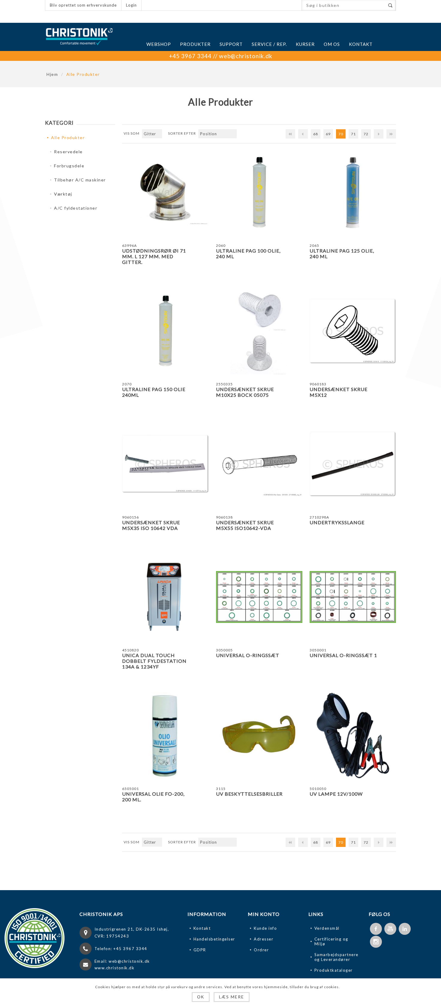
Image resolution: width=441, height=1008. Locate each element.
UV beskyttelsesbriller (249, 794)
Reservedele (68, 151)
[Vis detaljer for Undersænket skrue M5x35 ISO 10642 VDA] (165, 464)
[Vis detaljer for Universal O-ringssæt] (259, 597)
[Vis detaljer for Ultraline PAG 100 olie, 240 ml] (259, 192)
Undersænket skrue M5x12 (339, 392)
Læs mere (231, 996)
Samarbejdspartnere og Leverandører (336, 957)
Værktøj (63, 193)
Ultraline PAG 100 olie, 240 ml (248, 253)
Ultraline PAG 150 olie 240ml (153, 392)
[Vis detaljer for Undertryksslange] (353, 464)
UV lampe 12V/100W (336, 794)
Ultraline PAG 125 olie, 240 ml (342, 253)
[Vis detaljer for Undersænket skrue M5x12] (353, 331)
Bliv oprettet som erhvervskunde (83, 5)
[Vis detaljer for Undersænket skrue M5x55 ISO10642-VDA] (259, 464)
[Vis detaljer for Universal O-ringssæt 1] (353, 597)
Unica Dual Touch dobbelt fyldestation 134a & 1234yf (154, 660)
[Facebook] (376, 929)
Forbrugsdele (69, 165)
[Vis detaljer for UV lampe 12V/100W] (353, 735)
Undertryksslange (337, 522)
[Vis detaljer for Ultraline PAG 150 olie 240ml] (165, 331)
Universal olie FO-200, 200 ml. (153, 796)
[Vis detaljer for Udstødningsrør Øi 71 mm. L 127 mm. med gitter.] (165, 192)
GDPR (200, 949)
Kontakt (202, 928)
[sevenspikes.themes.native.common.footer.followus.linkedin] (405, 929)
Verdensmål (327, 928)
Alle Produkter (68, 137)
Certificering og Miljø (331, 941)
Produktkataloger (333, 970)
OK (200, 997)
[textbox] (343, 5)
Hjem (52, 74)
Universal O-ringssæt (247, 655)
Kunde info (265, 928)
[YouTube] (390, 929)
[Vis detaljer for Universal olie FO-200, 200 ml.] (165, 735)
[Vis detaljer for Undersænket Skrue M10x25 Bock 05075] (259, 331)
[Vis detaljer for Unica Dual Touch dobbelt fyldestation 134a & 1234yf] (165, 597)
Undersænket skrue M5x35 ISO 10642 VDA (151, 525)
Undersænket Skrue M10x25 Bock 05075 (245, 392)
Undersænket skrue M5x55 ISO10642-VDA (245, 525)
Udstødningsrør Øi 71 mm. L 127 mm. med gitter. (154, 256)
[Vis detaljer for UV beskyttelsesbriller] (259, 735)
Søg (390, 5)
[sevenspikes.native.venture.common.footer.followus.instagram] (376, 942)
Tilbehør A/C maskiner (80, 179)
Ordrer (261, 949)
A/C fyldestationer (75, 208)
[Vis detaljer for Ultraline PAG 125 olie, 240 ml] (353, 192)
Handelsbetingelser (214, 939)
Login (131, 5)
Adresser (263, 939)
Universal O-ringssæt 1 (343, 655)
